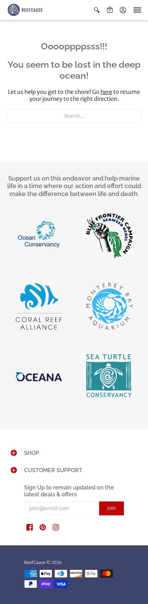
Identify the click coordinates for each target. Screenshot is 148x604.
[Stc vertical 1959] (109, 378)
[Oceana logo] (39, 378)
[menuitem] (96, 10)
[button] (96, 10)
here (106, 91)
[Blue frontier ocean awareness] (109, 237)
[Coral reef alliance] (39, 308)
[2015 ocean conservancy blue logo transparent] (39, 237)
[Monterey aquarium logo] (109, 308)
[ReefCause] (26, 10)
